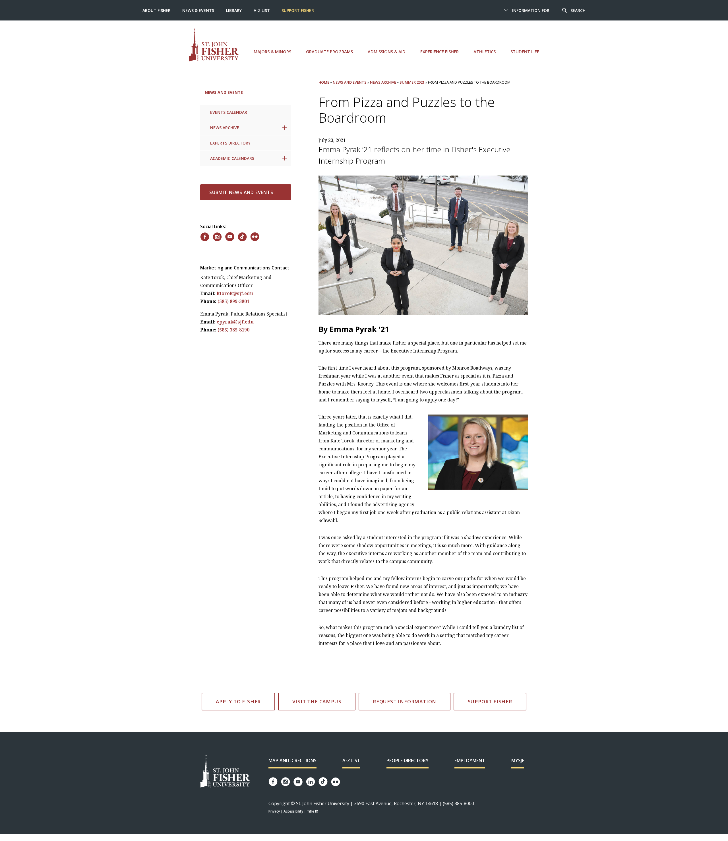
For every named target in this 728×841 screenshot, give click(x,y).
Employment (469, 760)
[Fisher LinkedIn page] (310, 781)
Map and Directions (292, 760)
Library (234, 10)
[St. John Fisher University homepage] (213, 44)
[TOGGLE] (284, 127)
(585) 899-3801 (233, 301)
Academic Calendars (232, 158)
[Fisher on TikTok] (242, 236)
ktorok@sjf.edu (235, 293)
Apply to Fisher (238, 701)
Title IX (312, 811)
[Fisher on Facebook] (204, 236)
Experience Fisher (439, 51)
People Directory (407, 760)
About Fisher (156, 10)
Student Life (524, 51)
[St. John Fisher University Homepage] (225, 771)
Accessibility (293, 811)
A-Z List (262, 10)
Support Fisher (298, 10)
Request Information (404, 701)
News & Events (198, 10)
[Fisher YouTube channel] (298, 781)
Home (323, 82)
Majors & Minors (272, 51)
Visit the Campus (317, 701)
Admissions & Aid (387, 51)
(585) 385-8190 (233, 330)
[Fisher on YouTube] (229, 236)
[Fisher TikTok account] (323, 781)
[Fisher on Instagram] (217, 236)
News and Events (224, 92)
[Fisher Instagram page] (285, 781)
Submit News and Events (241, 192)
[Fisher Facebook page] (273, 781)
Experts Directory (230, 143)
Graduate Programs (329, 51)
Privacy (274, 811)
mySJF (517, 760)
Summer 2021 (412, 82)
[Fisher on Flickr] (254, 236)
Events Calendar (228, 112)
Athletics (484, 51)
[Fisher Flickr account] (335, 781)
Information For (530, 10)
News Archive (224, 127)
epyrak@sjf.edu (235, 322)
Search (578, 10)
